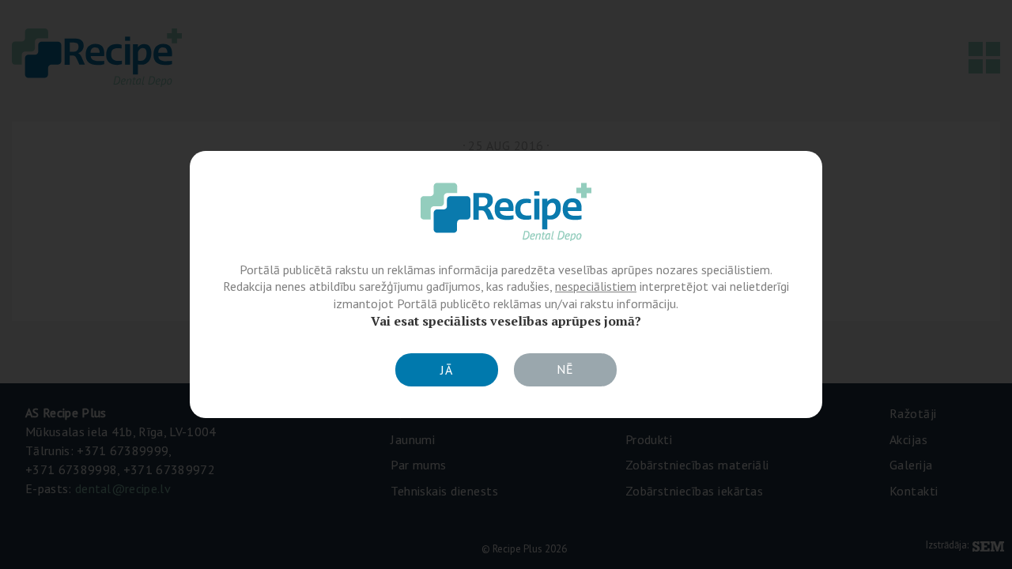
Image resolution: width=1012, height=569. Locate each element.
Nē (565, 369)
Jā (446, 370)
